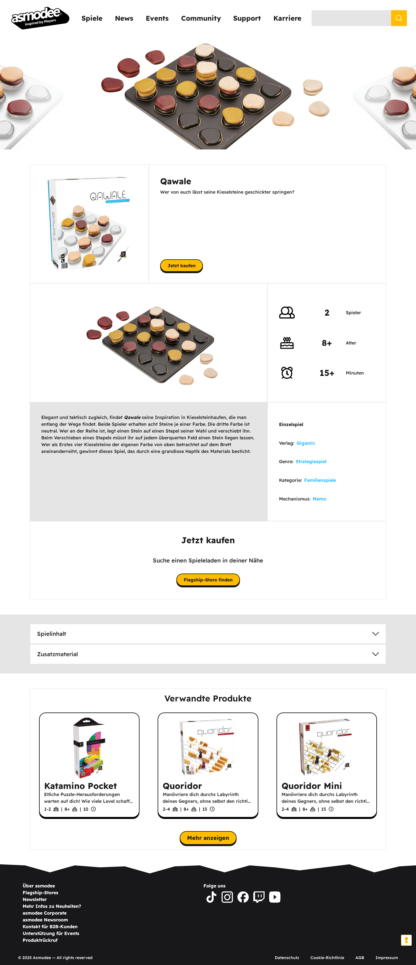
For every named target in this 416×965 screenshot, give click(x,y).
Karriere (287, 18)
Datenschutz (287, 957)
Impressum (387, 957)
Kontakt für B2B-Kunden (50, 926)
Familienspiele (320, 480)
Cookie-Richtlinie (327, 957)
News (124, 18)
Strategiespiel (311, 461)
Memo (319, 499)
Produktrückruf (40, 940)
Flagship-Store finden (208, 580)
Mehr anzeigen (208, 837)
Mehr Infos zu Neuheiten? (52, 906)
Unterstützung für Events (51, 933)
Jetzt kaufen (182, 265)
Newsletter (35, 899)
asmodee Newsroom (45, 920)
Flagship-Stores (40, 892)
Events (157, 18)
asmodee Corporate (45, 913)
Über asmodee (39, 886)
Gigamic (306, 443)
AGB (359, 957)
